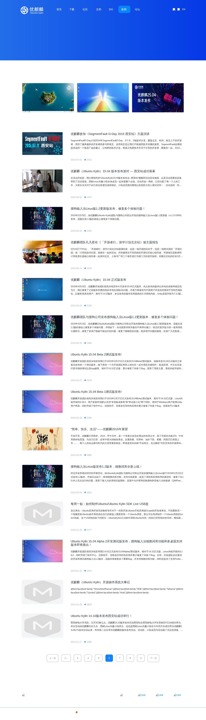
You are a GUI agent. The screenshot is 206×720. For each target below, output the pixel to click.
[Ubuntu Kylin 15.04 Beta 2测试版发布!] (42, 364)
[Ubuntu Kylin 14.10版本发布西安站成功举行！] (42, 625)
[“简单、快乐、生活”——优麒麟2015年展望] (42, 438)
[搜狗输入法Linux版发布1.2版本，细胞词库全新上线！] (42, 476)
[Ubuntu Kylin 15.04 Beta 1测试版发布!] (42, 401)
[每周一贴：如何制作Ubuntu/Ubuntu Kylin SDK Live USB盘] (42, 513)
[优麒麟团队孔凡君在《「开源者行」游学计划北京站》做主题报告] (42, 252)
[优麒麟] (32, 10)
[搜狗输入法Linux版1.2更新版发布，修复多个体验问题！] (42, 218)
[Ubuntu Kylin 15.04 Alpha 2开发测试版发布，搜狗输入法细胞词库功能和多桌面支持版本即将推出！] (42, 551)
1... (66, 658)
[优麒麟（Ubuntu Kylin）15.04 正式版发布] (42, 289)
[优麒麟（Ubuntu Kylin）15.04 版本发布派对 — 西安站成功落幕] (42, 181)
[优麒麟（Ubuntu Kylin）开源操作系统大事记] (42, 592)
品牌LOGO (180, 712)
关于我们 (170, 712)
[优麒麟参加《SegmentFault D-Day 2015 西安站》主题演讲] (42, 143)
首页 (59, 9)
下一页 (153, 658)
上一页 (52, 658)
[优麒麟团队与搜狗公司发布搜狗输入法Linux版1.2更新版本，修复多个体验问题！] (42, 326)
